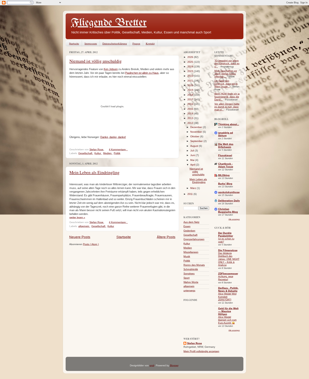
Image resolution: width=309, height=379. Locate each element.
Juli (192, 150)
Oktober (195, 136)
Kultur (98, 153)
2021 (190, 80)
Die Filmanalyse (227, 250)
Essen (186, 226)
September (196, 141)
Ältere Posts (166, 237)
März (193, 188)
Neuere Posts (79, 237)
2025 (190, 62)
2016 (190, 104)
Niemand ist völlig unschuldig (95, 61)
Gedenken (189, 230)
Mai (192, 160)
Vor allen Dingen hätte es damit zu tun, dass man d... (226, 107)
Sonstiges (189, 273)
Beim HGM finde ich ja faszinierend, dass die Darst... (227, 96)
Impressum (91, 43)
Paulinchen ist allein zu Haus (142, 73)
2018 (190, 94)
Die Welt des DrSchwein (225, 145)
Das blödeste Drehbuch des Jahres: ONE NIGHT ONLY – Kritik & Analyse (228, 259)
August (194, 146)
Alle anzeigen (234, 219)
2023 (190, 71)
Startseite (74, 43)
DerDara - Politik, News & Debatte (228, 289)
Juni (193, 155)
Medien (107, 153)
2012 (190, 123)
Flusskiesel (225, 155)
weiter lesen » (77, 217)
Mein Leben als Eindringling (94, 172)
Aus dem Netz (191, 222)
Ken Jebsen (111, 69)
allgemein (84, 226)
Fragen (136, 43)
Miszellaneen (190, 252)
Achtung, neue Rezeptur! (225, 278)
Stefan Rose (194, 343)
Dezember (196, 127)
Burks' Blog (225, 183)
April (193, 164)
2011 (190, 194)
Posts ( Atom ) (91, 244)
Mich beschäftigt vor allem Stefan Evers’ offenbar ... (225, 74)
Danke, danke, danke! (113, 137)
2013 (190, 118)
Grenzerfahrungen (193, 239)
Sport (186, 278)
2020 (190, 85)
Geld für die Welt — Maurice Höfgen (228, 311)
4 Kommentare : (118, 149)
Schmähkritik (190, 269)
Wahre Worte (190, 282)
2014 (190, 113)
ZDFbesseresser (228, 273)
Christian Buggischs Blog (228, 210)
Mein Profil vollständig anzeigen (201, 351)
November (196, 132)
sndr (151, 365)
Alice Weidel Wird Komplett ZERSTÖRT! (227, 296)
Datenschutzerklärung (114, 43)
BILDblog (224, 175)
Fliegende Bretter (109, 22)
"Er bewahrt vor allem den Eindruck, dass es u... (226, 63)
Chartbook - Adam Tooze (225, 165)
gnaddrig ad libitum (225, 134)
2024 (190, 66)
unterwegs (189, 290)
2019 (190, 90)
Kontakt (150, 43)
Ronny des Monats (194, 265)
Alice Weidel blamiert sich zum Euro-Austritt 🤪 (227, 320)
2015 (190, 109)
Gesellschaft (85, 153)
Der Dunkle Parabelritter (225, 234)
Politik (117, 153)
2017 (190, 99)
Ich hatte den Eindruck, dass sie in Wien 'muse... (226, 84)
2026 (190, 57)
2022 (190, 76)
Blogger (174, 365)
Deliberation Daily (229, 200)
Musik (186, 256)
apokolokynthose (229, 192)
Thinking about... (228, 124)
